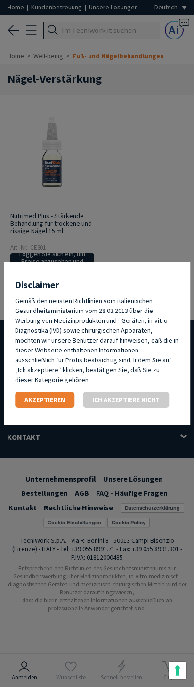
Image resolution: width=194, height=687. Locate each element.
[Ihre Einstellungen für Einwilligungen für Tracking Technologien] (177, 670)
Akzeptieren (44, 400)
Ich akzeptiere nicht (126, 400)
